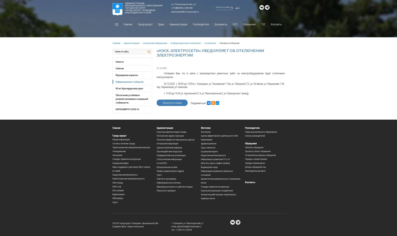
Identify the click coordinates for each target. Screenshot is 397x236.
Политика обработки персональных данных (176, 139)
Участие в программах (166, 178)
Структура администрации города (171, 131)
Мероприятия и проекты (127, 75)
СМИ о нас (116, 186)
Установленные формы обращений (260, 155)
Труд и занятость (208, 147)
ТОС (263, 24)
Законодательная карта (255, 170)
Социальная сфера (120, 163)
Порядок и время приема (256, 159)
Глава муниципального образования (261, 131)
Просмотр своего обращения (257, 151)
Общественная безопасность (125, 174)
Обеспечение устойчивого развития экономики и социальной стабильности (132, 99)
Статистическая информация (169, 159)
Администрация (178, 24)
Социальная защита (209, 151)
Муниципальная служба (167, 167)
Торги (159, 174)
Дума (161, 24)
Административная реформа (169, 147)
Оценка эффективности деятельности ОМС (219, 135)
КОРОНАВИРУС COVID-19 (127, 109)
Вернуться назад (172, 103)
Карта (115, 202)
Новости (119, 61)
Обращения (249, 24)
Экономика (117, 155)
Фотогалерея (118, 190)
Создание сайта (119, 226)
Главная (127, 24)
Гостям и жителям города (123, 143)
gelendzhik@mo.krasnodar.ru (185, 12)
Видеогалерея (118, 194)
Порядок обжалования (255, 163)
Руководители (201, 24)
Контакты (276, 24)
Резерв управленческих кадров (170, 171)
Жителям (206, 127)
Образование (206, 139)
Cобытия (120, 68)
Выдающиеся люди (209, 167)
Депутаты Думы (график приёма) (215, 163)
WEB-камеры (117, 198)
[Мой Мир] (217, 103)
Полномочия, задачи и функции (170, 135)
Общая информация (121, 139)
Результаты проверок (166, 190)
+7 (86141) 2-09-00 (182, 8)
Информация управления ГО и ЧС (215, 159)
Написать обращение (254, 147)
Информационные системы (169, 182)
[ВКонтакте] (209, 103)
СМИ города (117, 182)
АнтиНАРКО (162, 163)
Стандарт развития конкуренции (126, 159)
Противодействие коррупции (169, 151)
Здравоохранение (208, 143)
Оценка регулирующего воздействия (217, 190)
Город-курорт (145, 24)
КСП (235, 24)
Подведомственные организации (171, 155)
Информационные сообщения (129, 81)
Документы (220, 24)
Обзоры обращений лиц (255, 166)
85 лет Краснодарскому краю (129, 88)
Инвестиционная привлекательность (128, 178)
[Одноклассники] (213, 103)
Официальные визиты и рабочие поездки (175, 186)
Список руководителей (255, 135)
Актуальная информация (167, 143)
